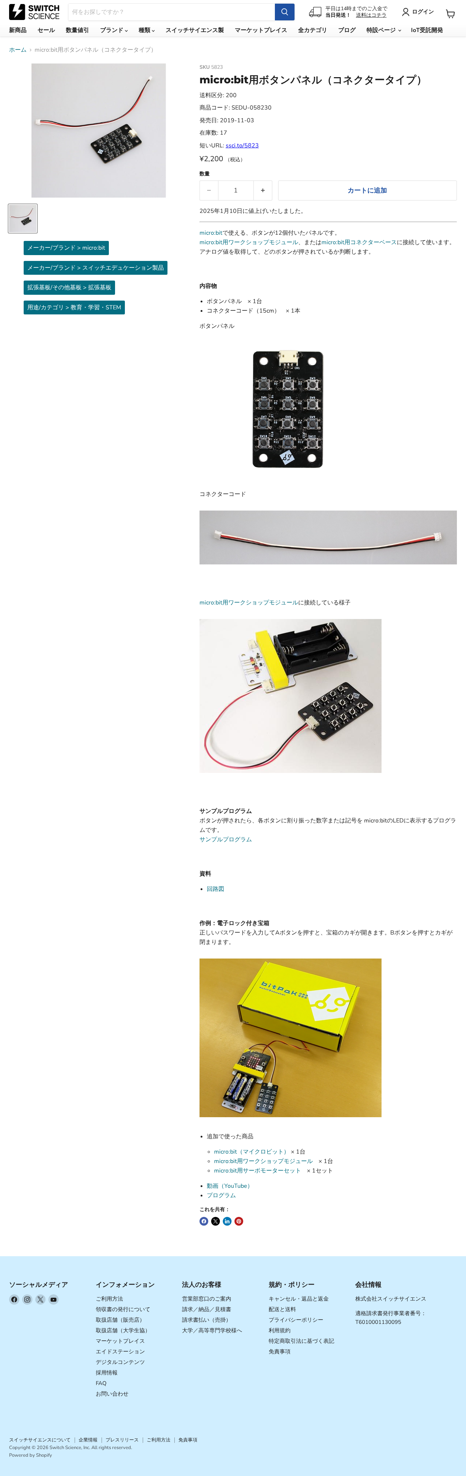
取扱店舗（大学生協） (123, 1330)
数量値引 (77, 30)
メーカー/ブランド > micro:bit (66, 248)
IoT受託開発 (427, 30)
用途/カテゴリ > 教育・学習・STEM (74, 307)
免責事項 (280, 1351)
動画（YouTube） (230, 1186)
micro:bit (211, 233)
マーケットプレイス (261, 30)
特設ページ (382, 30)
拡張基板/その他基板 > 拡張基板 (69, 287)
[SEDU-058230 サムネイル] (22, 218)
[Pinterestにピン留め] (238, 1221)
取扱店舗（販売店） (120, 1320)
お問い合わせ (112, 1393)
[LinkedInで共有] (227, 1221)
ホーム (18, 50)
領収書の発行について (123, 1309)
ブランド (112, 30)
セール (46, 30)
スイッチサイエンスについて (40, 1440)
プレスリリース (122, 1440)
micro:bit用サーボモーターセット (257, 1171)
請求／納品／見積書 (206, 1309)
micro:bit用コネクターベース (359, 242)
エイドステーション (120, 1351)
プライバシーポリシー (296, 1320)
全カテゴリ (312, 30)
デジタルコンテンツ (120, 1362)
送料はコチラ (371, 15)
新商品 (18, 30)
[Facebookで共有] (204, 1221)
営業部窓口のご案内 (206, 1298)
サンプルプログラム (226, 840)
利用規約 (280, 1330)
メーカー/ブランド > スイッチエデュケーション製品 (95, 268)
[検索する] (285, 12)
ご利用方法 (109, 1298)
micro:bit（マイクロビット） (251, 1152)
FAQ (101, 1383)
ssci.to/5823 (242, 146)
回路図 (215, 889)
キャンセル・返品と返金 (299, 1298)
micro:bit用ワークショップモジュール (249, 242)
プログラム (221, 1195)
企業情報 (88, 1440)
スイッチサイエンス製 (195, 30)
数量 (205, 174)
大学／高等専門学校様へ (212, 1330)
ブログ (347, 30)
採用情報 (107, 1372)
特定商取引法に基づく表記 (301, 1341)
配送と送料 (282, 1309)
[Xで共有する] (215, 1221)
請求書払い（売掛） (206, 1320)
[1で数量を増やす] (263, 190)
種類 (145, 30)
